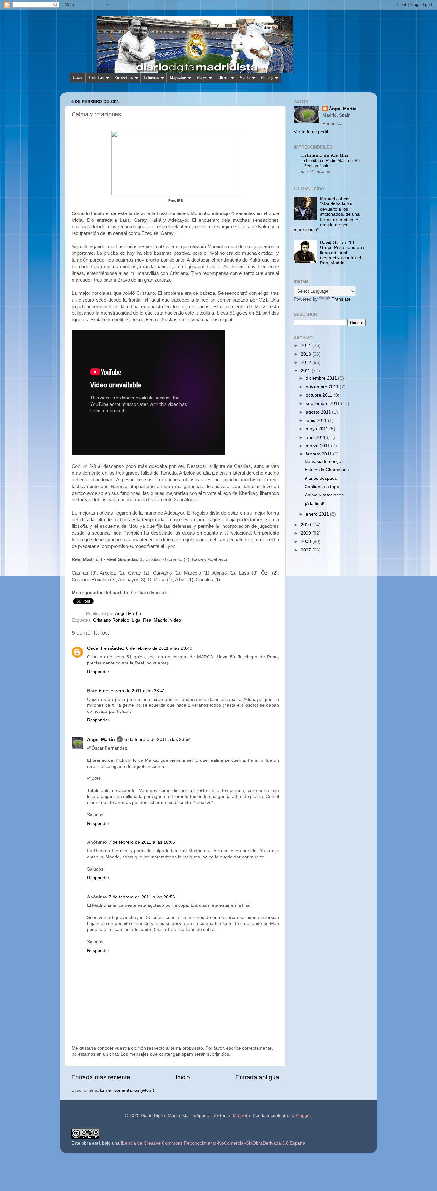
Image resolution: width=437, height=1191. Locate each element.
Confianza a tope (322, 486)
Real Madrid (155, 620)
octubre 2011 (320, 395)
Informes (151, 78)
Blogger (303, 1115)
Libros (223, 78)
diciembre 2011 (322, 378)
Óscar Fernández (105, 648)
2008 (306, 541)
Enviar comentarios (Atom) (127, 1090)
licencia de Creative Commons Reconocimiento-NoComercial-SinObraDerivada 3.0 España (213, 1143)
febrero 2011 (319, 454)
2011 (306, 370)
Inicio (77, 77)
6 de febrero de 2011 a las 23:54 (157, 739)
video (175, 620)
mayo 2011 (318, 428)
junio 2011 (317, 420)
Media (244, 78)
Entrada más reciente (100, 1077)
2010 (306, 524)
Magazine (178, 78)
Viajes (201, 78)
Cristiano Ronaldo (111, 620)
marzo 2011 (318, 445)
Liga (136, 620)
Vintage (266, 78)
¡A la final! (314, 503)
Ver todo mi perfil (311, 131)
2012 (306, 362)
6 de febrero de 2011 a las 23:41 (132, 690)
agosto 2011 (319, 412)
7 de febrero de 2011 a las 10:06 (142, 842)
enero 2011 (318, 514)
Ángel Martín (128, 613)
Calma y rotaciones (324, 495)
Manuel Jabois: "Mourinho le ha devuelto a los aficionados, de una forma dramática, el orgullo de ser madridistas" (327, 214)
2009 (306, 533)
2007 (306, 550)
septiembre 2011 (323, 403)
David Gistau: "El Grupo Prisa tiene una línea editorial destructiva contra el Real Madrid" (342, 253)
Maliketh (241, 1115)
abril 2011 (316, 437)
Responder (98, 671)
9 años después (321, 478)
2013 (306, 354)
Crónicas (96, 78)
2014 (306, 345)
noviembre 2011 (323, 386)
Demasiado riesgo (323, 461)
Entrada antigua (257, 1077)
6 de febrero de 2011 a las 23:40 (159, 648)
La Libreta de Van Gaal (325, 155)
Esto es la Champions (327, 469)
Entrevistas (124, 78)
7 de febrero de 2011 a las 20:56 (142, 897)
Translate (341, 299)
